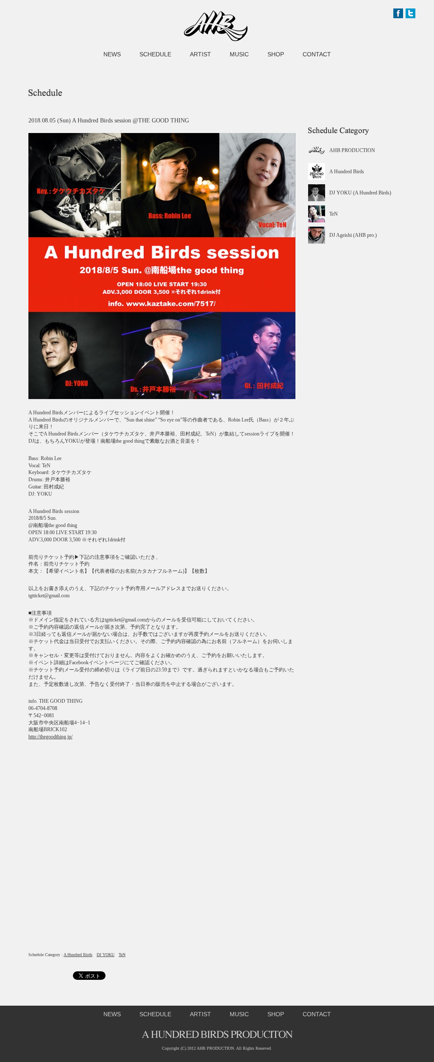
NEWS (112, 54)
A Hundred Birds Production (216, 26)
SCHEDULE (155, 54)
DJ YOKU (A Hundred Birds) (360, 193)
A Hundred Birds (78, 954)
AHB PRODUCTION (352, 150)
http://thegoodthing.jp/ (50, 737)
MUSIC (239, 54)
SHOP (275, 54)
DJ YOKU (105, 954)
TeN (122, 954)
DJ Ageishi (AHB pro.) (353, 235)
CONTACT (317, 54)
